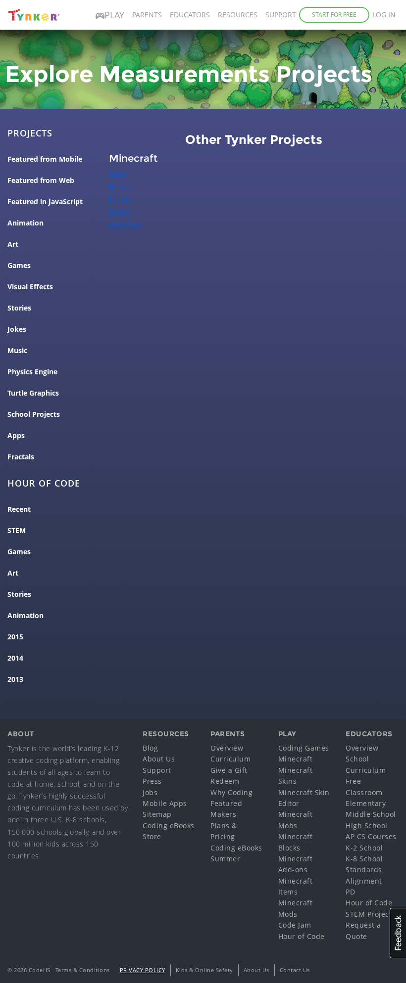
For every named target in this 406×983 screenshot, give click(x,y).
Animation (25, 223)
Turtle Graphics (33, 393)
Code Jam (294, 925)
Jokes (16, 329)
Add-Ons (125, 225)
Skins (118, 174)
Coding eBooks (169, 825)
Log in (384, 14)
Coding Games (303, 748)
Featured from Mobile (44, 159)
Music (17, 350)
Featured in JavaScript (45, 201)
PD (350, 891)
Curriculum (230, 758)
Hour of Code (301, 936)
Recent (19, 509)
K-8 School (364, 858)
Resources (237, 14)
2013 (15, 679)
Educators (190, 14)
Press (152, 781)
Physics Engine (32, 371)
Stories (19, 308)
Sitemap (157, 814)
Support (280, 14)
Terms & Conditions (82, 970)
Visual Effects (30, 286)
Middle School (371, 814)
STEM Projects (371, 914)
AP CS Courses (371, 836)
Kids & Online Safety (204, 970)
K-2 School (364, 847)
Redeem (224, 781)
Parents (147, 14)
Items (119, 186)
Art (12, 244)
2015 (15, 636)
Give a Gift (229, 770)
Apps (16, 435)
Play (114, 15)
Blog (150, 748)
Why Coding (231, 792)
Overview (226, 748)
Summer (225, 858)
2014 (15, 658)
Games (19, 265)
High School (367, 825)
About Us (159, 758)
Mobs (119, 212)
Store (152, 836)
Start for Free (334, 14)
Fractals (20, 456)
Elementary (366, 803)
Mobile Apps (165, 803)
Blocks (121, 199)
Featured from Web (40, 180)
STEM (16, 530)
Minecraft (295, 758)
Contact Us (295, 970)
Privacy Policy (142, 970)
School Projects (33, 414)
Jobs (150, 792)
